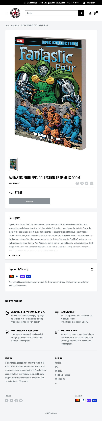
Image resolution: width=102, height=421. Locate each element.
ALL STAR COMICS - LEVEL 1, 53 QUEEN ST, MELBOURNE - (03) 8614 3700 (51, 2)
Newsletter (91, 2)
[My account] (90, 13)
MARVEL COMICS (14, 183)
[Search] (81, 13)
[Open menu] (6, 13)
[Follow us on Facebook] (6, 400)
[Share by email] (91, 183)
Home (7, 25)
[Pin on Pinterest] (82, 183)
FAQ (56, 366)
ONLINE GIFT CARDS (62, 374)
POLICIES (58, 370)
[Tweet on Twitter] (86, 183)
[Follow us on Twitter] (11, 400)
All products (15, 25)
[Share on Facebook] (77, 183)
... (55, 382)
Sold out (29, 201)
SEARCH (58, 362)
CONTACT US (60, 378)
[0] (95, 13)
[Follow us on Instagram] (16, 400)
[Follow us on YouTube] (21, 400)
